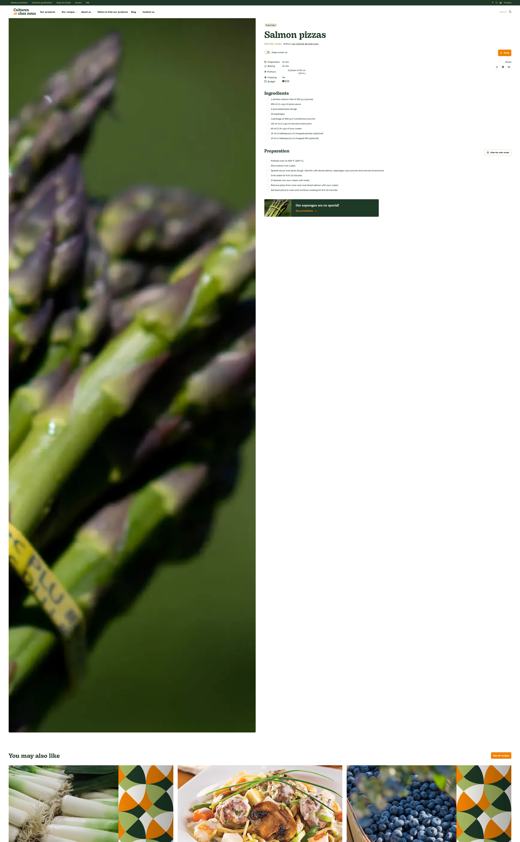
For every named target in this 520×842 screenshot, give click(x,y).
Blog (133, 12)
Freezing (272, 77)
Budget (271, 81)
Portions (271, 71)
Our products (47, 12)
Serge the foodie (64, 3)
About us (86, 12)
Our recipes (68, 12)
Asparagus (271, 25)
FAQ (87, 3)
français (507, 3)
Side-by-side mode (499, 152)
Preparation (274, 62)
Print (506, 53)
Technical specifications (42, 3)
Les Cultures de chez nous (304, 43)
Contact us (148, 12)
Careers (78, 3)
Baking (271, 66)
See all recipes (501, 755)
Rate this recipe (273, 43)
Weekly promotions (19, 3)
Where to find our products (113, 12)
